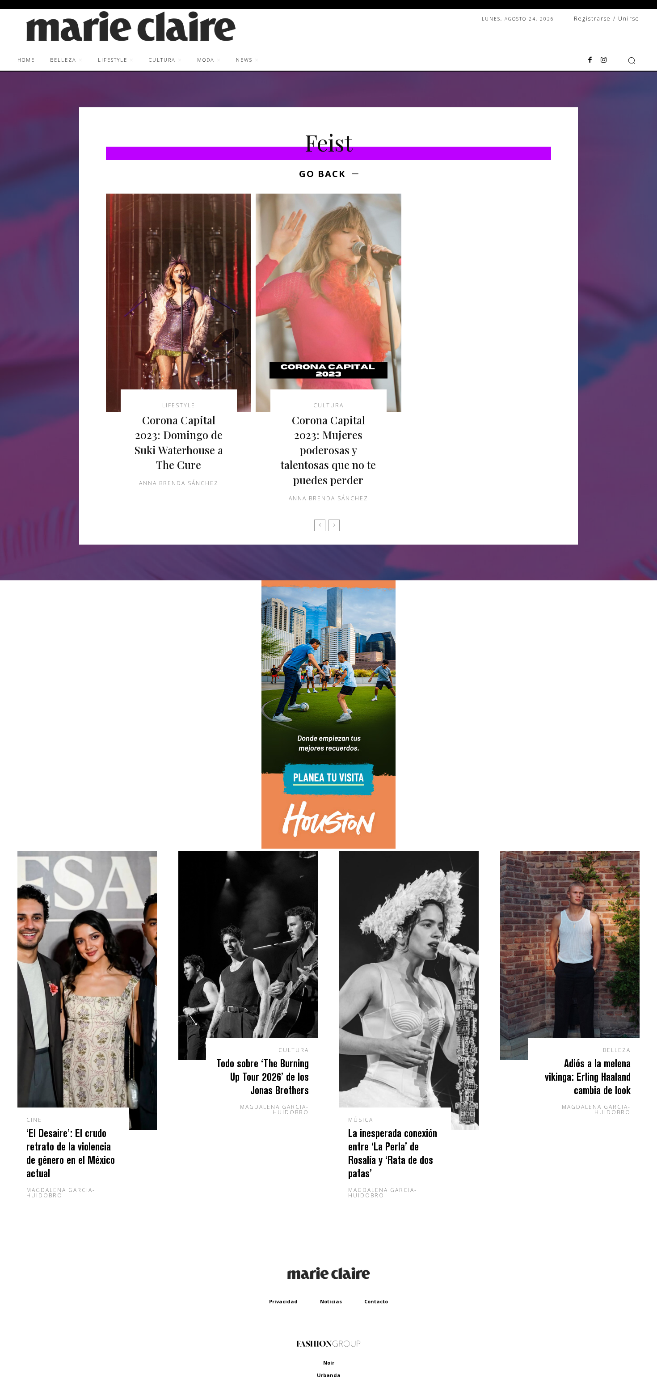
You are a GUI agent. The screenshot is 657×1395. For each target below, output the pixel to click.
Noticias (331, 1301)
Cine (34, 1120)
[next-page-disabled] (334, 525)
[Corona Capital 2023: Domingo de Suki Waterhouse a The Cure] (178, 303)
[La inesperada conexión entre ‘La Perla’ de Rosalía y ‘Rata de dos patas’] (409, 990)
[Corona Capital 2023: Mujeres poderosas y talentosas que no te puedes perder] (328, 303)
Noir (328, 1362)
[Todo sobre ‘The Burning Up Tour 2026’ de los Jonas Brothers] (248, 955)
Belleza (617, 1050)
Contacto (376, 1301)
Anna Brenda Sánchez (179, 483)
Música (360, 1120)
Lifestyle (178, 405)
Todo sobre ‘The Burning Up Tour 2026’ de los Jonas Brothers (262, 1076)
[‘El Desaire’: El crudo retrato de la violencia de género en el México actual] (87, 990)
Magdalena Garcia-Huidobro (60, 1192)
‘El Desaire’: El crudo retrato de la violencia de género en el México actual (70, 1153)
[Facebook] (590, 60)
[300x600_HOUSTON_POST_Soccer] (328, 846)
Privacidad (283, 1301)
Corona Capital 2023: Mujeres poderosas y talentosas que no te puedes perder (328, 450)
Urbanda (329, 1375)
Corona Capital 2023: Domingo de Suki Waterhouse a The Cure (178, 442)
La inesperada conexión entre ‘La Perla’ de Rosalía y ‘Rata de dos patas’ (392, 1153)
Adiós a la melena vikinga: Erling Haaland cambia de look (588, 1076)
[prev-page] (319, 525)
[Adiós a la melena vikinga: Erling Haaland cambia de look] (570, 955)
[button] (631, 60)
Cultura (328, 405)
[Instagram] (603, 60)
